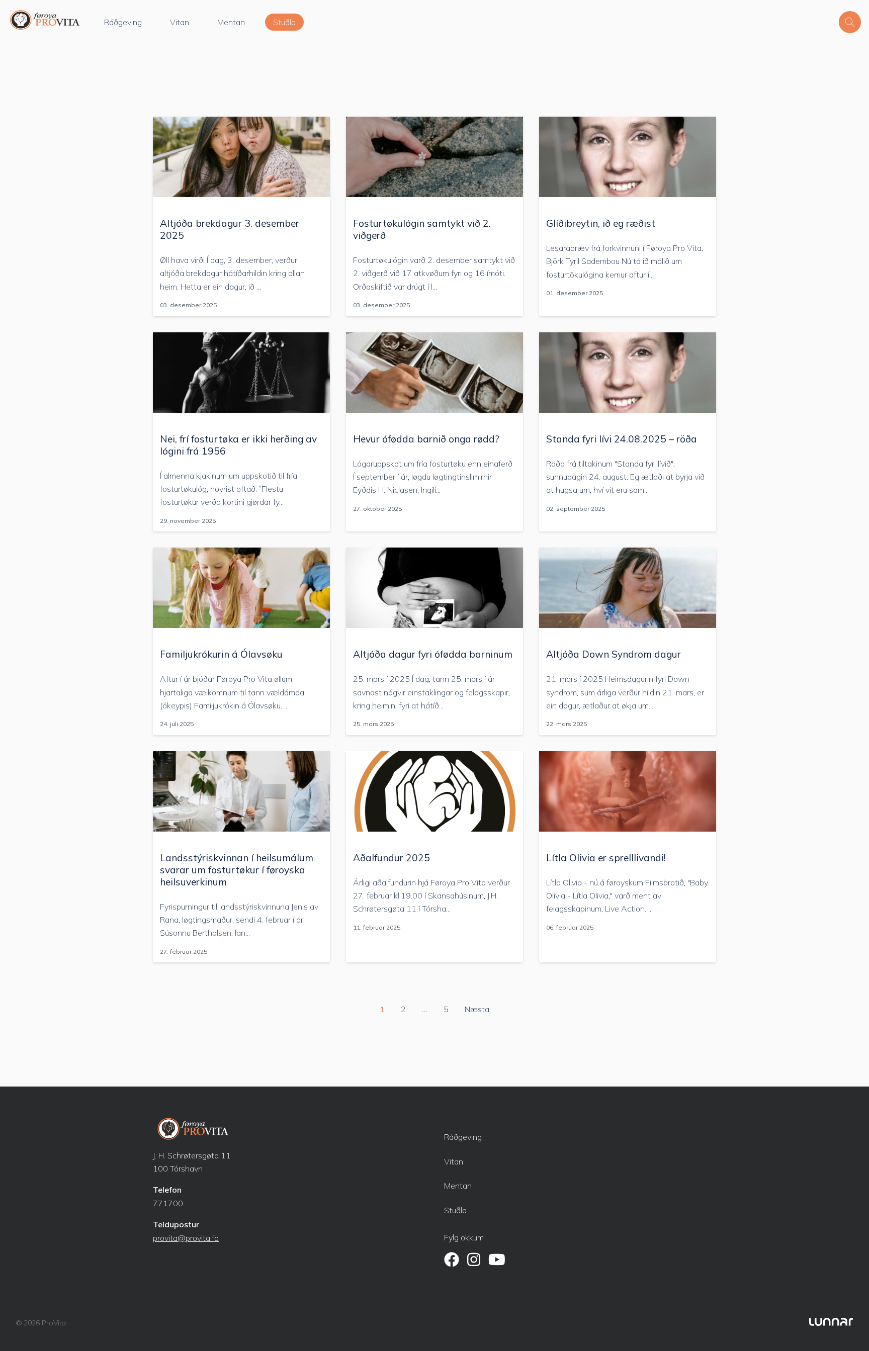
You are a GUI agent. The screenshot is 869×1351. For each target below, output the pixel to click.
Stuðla (284, 22)
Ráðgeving (123, 22)
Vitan (179, 22)
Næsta (477, 1009)
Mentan (231, 22)
